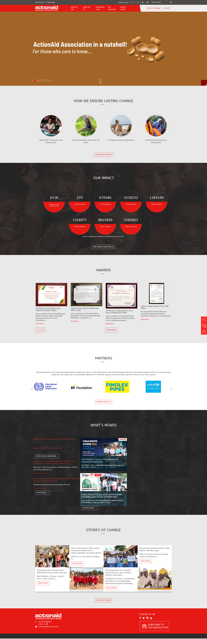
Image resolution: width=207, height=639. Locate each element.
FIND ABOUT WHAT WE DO (103, 247)
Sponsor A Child (100, 8)
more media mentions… (47, 456)
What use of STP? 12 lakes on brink (47, 448)
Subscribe (51, 2)
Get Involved (111, 8)
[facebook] (132, 2)
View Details (51, 126)
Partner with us (103, 402)
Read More (44, 321)
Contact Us (39, 2)
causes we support (103, 155)
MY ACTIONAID (154, 8)
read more (77, 564)
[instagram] (147, 2)
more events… (89, 508)
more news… (42, 493)
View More (111, 330)
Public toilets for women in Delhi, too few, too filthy (54, 439)
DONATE (167, 8)
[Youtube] (143, 2)
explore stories (103, 600)
